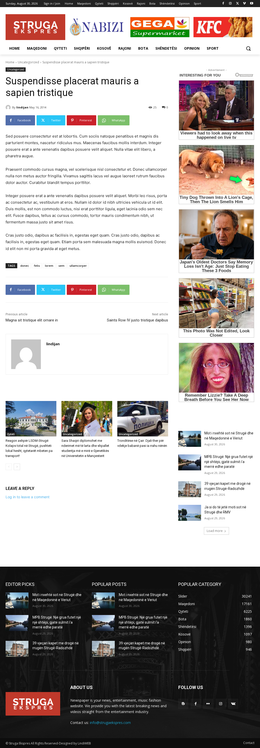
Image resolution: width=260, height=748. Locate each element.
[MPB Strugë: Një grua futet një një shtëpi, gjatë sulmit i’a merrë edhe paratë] (189, 462)
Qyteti (11, 434)
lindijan (22, 107)
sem (61, 265)
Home (10, 62)
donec (24, 265)
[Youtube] (251, 4)
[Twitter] (237, 4)
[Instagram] (230, 4)
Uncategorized (28, 62)
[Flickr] (208, 704)
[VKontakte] (233, 704)
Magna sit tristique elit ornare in (32, 320)
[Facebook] (223, 4)
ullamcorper (78, 265)
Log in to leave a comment (28, 497)
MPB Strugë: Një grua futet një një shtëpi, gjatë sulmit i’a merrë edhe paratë (228, 462)
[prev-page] (9, 467)
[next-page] (17, 467)
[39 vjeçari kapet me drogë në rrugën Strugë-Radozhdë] (189, 489)
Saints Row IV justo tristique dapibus (137, 320)
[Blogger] (183, 704)
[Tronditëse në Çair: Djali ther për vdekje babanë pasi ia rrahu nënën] (142, 418)
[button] (248, 48)
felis (37, 265)
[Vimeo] (244, 4)
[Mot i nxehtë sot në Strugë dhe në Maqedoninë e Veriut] (189, 439)
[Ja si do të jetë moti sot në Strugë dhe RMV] (189, 513)
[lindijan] (9, 107)
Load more (215, 531)
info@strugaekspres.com (110, 722)
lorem (49, 265)
